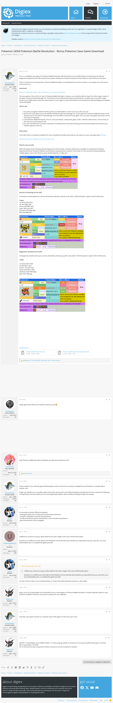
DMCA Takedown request (72, 33)
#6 (109, 532)
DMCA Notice (93, 700)
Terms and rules (71, 700)
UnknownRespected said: (29, 566)
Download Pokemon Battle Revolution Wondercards (36, 139)
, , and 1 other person (41, 360)
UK (15, 91)
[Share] (106, 71)
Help (100, 700)
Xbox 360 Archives (54, 39)
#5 (109, 507)
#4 (109, 481)
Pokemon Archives (30, 39)
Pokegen (103, 135)
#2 (109, 399)
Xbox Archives (42, 39)
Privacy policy (83, 700)
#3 (109, 455)
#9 (109, 612)
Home (106, 700)
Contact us (60, 700)
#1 (109, 71)
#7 (109, 560)
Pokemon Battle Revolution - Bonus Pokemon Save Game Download (42, 92)
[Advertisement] (56, 63)
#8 (109, 587)
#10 (109, 638)
